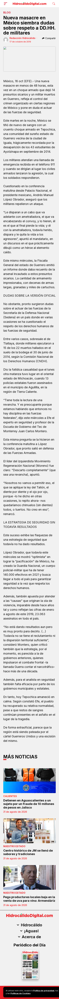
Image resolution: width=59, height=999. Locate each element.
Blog (7, 12)
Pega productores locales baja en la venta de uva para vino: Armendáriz (29, 898)
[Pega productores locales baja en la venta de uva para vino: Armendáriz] (29, 877)
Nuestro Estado (14, 846)
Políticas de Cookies (20, 993)
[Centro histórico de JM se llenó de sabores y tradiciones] (29, 830)
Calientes (10, 796)
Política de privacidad (43, 990)
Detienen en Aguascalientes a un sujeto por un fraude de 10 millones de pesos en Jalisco (28, 804)
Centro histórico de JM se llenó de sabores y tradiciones (28, 852)
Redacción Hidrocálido (22, 38)
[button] (6, 3)
